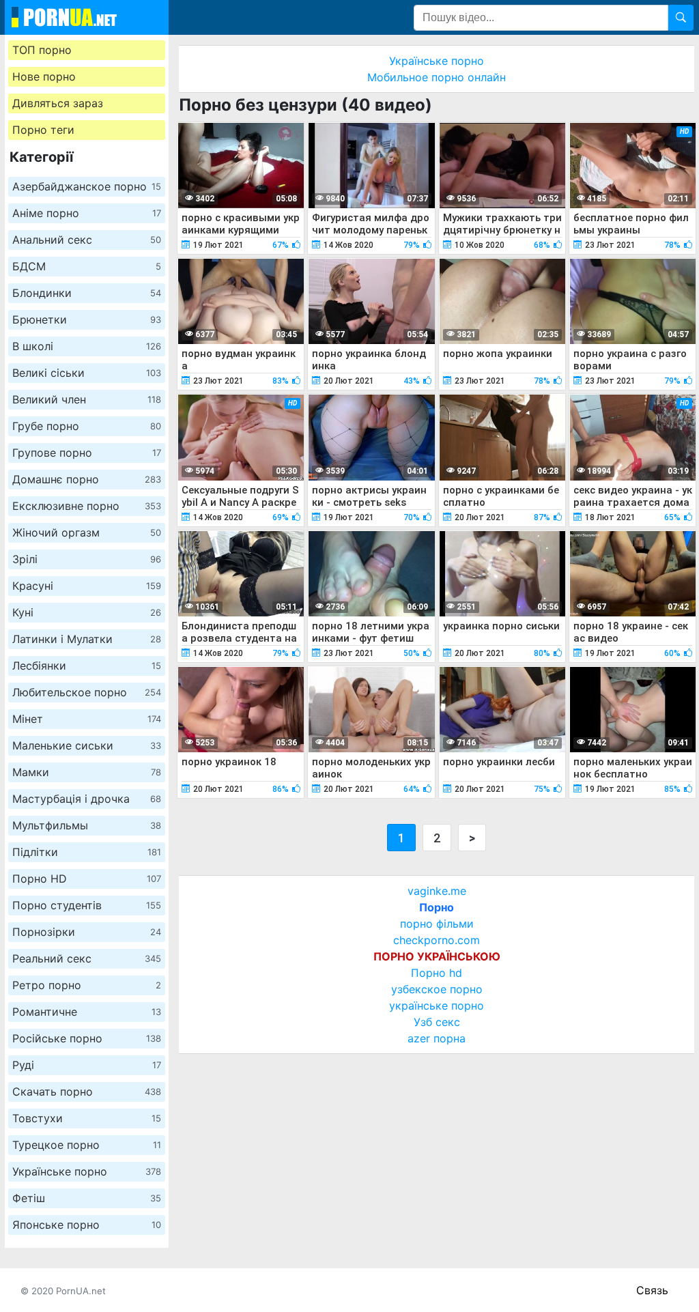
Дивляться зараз (57, 103)
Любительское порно (86, 692)
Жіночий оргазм (86, 532)
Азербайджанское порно (86, 186)
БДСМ (86, 266)
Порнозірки (86, 932)
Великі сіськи (86, 373)
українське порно (436, 1005)
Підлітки (86, 852)
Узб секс (437, 1022)
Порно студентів (86, 905)
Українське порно (86, 1171)
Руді (86, 1065)
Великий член (86, 399)
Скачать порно (86, 1091)
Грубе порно (86, 426)
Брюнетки (86, 319)
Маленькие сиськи (86, 745)
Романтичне (86, 1011)
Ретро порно (86, 985)
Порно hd (436, 973)
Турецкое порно (86, 1145)
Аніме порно (86, 213)
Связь (652, 1290)
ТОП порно (42, 50)
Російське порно (86, 1038)
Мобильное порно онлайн (436, 77)
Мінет (86, 719)
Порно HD (86, 878)
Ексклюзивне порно (86, 506)
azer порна (437, 1038)
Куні (86, 612)
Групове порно (86, 452)
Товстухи (86, 1118)
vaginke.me (437, 891)
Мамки (86, 772)
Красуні (86, 586)
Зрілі (86, 559)
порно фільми (437, 923)
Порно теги (43, 130)
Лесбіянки (86, 665)
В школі (86, 346)
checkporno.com (436, 940)
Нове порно (44, 76)
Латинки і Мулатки (86, 639)
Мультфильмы (86, 825)
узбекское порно (437, 989)
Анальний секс (86, 239)
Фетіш (86, 1198)
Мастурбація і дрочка (86, 798)
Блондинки (86, 293)
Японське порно (86, 1224)
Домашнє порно (86, 479)
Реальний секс (86, 958)
